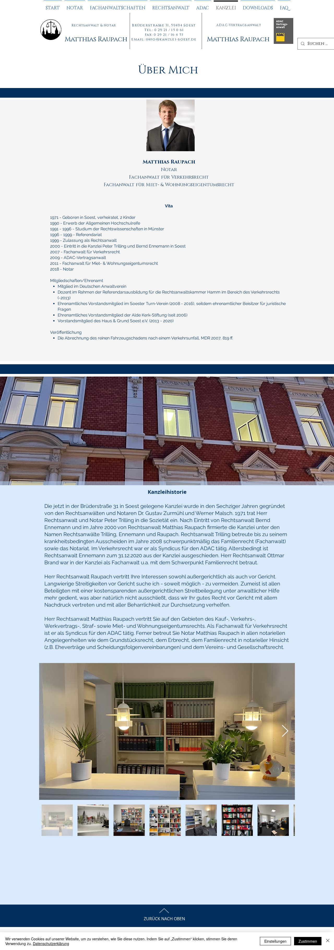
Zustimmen (308, 941)
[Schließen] (328, 941)
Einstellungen (275, 941)
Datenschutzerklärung (51, 943)
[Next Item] (285, 731)
